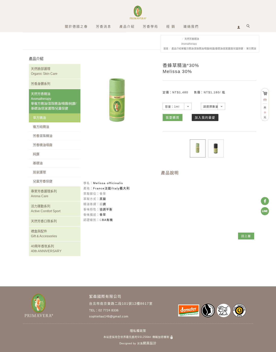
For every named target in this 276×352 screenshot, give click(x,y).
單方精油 (251, 48)
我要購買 (172, 117)
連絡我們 (191, 26)
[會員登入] (238, 25)
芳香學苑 (150, 26)
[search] (248, 26)
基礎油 (38, 163)
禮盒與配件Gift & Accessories (44, 234)
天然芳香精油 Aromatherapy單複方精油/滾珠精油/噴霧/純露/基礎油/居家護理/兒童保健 (53, 101)
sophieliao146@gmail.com (109, 316)
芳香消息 (103, 26)
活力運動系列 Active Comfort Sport (45, 208)
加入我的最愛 (205, 117)
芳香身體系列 (40, 83)
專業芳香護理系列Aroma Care (44, 194)
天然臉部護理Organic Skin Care (44, 71)
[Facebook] (265, 201)
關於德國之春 (76, 26)
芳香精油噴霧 (42, 145)
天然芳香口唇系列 (44, 221)
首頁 (165, 48)
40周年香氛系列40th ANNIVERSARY (46, 249)
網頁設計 (150, 343)
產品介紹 (127, 26)
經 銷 (170, 26)
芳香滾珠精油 (42, 136)
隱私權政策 (138, 330)
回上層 (246, 236)
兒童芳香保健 (42, 181)
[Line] (265, 211)
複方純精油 (41, 127)
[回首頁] (138, 12)
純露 (36, 154)
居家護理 (39, 172)
